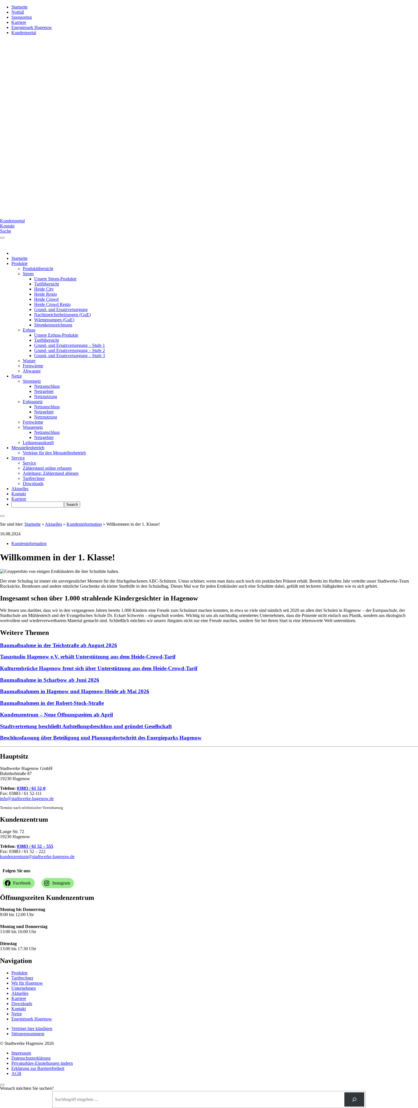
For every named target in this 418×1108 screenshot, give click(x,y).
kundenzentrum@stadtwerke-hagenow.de (37, 856)
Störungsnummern (27, 1033)
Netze (16, 376)
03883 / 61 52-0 (31, 788)
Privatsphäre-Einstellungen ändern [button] (42, 1063)
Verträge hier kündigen (31, 1028)
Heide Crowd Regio (52, 304)
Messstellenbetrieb (27, 447)
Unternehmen (23, 988)
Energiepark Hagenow (31, 27)
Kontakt (7, 225)
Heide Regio (45, 294)
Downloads (33, 483)
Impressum (21, 1053)
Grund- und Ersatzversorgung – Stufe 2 (69, 350)
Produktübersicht (38, 268)
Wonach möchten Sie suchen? (27, 1088)
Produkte (19, 263)
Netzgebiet (43, 391)
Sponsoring (21, 17)
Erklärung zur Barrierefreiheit (37, 1068)
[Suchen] (354, 1099)
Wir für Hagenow (27, 983)
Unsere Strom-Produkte (55, 278)
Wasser (29, 360)
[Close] (2, 516)
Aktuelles (19, 488)
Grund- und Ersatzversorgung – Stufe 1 (69, 345)
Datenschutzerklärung (31, 1058)
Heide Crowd (46, 299)
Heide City (44, 289)
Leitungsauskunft (38, 442)
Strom (28, 273)
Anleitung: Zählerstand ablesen (50, 473)
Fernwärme (33, 365)
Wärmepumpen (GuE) (54, 319)
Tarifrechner (34, 478)
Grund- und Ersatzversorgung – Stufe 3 (69, 355)
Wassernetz (33, 427)
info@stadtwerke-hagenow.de (27, 798)
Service (18, 457)
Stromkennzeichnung (53, 324)
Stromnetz (32, 381)
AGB (16, 1073)
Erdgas (29, 330)
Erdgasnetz (33, 401)
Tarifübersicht (46, 283)
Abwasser (32, 370)
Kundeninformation (84, 524)
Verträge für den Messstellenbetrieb (54, 452)
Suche (5, 231)
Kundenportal (23, 32)
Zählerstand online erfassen (47, 468)
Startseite (19, 7)
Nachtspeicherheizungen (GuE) (62, 314)
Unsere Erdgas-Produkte (56, 335)
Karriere (18, 22)
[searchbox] (37, 505)
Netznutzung (45, 396)
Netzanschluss (47, 386)
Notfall (17, 12)
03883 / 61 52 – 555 (35, 846)
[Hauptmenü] (2, 238)
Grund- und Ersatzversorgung (61, 309)
